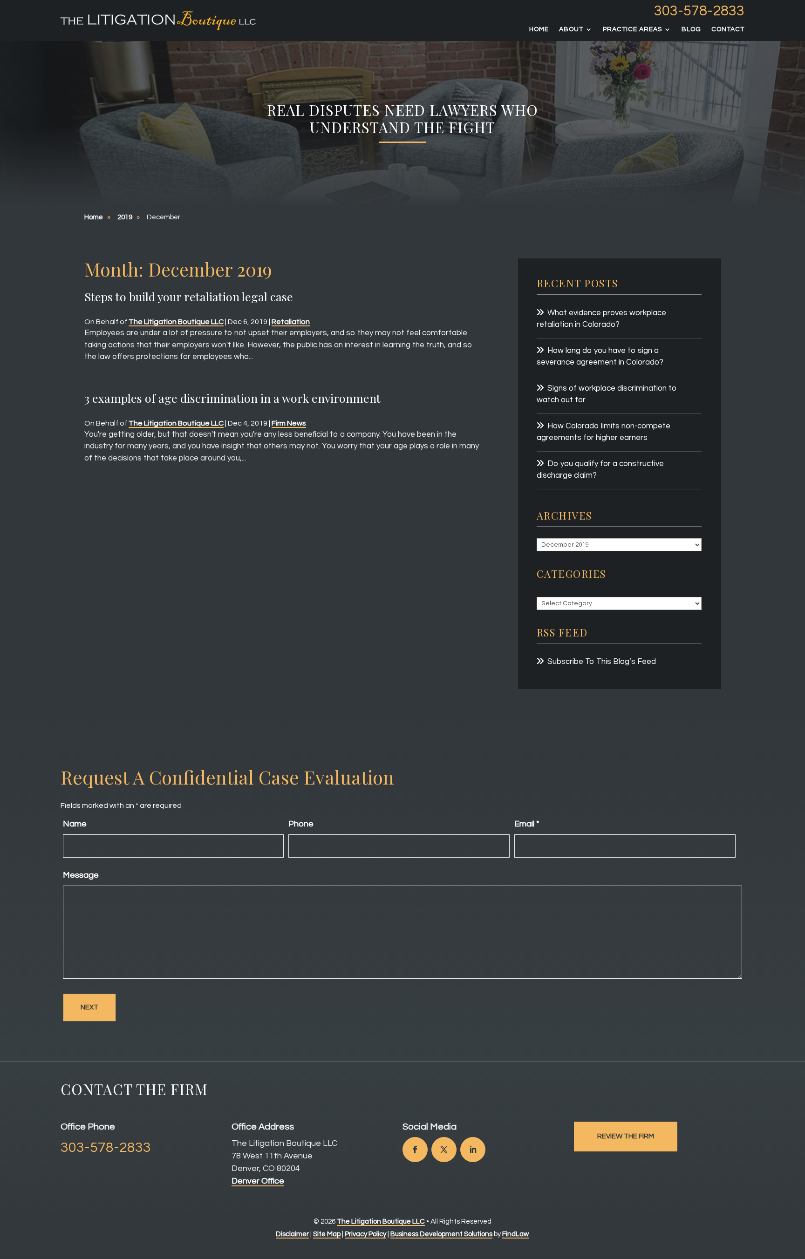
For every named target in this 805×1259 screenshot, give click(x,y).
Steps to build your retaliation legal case (188, 296)
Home (539, 29)
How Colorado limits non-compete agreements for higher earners (603, 432)
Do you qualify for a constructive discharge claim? (600, 470)
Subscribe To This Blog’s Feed (601, 661)
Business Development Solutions (441, 1234)
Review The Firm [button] (625, 1136)
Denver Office (258, 1181)
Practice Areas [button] (632, 29)
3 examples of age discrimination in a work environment (232, 398)
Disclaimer (292, 1234)
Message (81, 875)
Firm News (289, 423)
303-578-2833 (699, 11)
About (571, 29)
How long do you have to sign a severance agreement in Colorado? (600, 356)
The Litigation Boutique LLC (176, 321)
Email (526, 823)
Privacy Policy (365, 1234)
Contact (727, 29)
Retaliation (291, 321)
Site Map (327, 1234)
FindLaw (515, 1234)
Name (75, 823)
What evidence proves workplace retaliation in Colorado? (601, 319)
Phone (301, 823)
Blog (691, 29)
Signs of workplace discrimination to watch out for (607, 394)
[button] (795, 1191)
